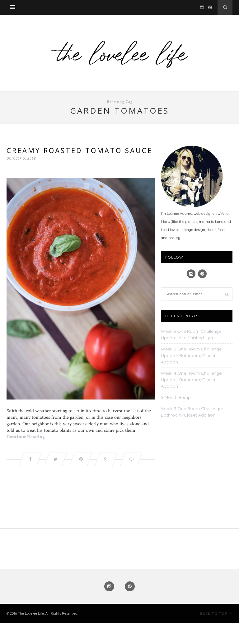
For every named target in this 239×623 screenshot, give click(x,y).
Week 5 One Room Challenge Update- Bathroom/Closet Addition (191, 355)
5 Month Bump (176, 397)
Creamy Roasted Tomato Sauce (79, 150)
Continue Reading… (28, 437)
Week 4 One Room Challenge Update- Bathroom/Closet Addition (191, 379)
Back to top (214, 613)
